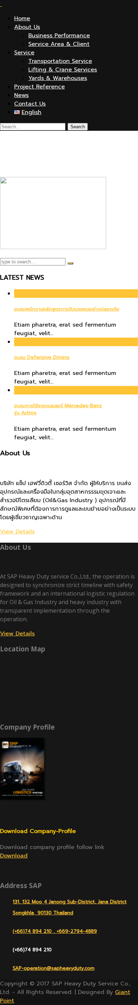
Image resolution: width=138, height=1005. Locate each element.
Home (22, 18)
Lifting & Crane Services (62, 69)
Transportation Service (60, 61)
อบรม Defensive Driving (41, 357)
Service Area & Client (59, 44)
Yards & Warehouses (57, 78)
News (21, 95)
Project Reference (39, 86)
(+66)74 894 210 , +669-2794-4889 (55, 931)
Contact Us (30, 104)
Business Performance (59, 35)
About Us (27, 27)
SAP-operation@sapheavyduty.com (53, 968)
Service (24, 52)
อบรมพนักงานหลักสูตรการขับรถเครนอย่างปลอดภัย (66, 309)
